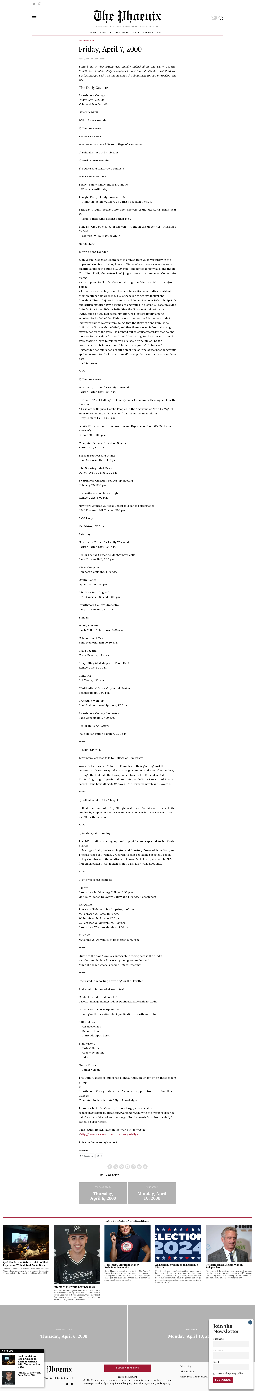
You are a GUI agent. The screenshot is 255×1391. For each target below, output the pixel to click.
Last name (218, 1350)
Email (216, 1362)
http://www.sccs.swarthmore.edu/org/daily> (109, 1134)
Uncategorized (86, 41)
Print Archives (187, 1371)
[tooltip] (34, 3)
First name (218, 1339)
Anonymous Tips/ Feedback (193, 1376)
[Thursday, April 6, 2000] (103, 1193)
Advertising (185, 1366)
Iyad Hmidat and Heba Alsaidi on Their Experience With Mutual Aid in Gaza (26, 1263)
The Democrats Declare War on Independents (224, 1266)
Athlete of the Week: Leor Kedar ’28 (74, 1287)
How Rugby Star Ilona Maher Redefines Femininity (121, 1266)
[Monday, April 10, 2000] (152, 1193)
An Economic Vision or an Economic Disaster (176, 1266)
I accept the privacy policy (229, 1373)
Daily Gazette (99, 58)
